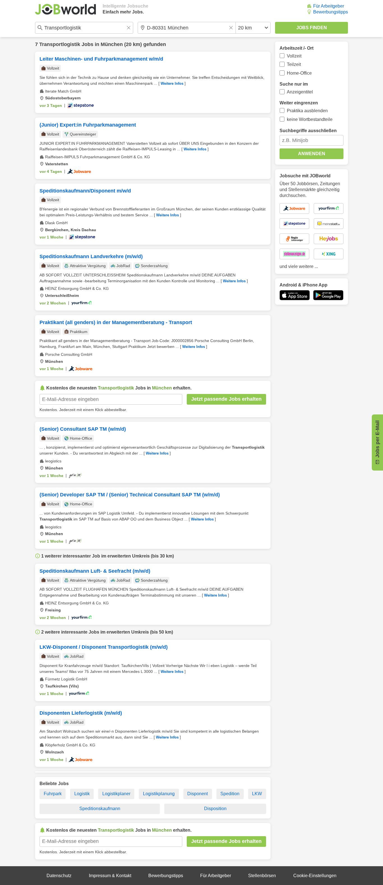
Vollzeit (294, 56)
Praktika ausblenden (307, 110)
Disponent (197, 793)
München (112, 44)
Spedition (229, 793)
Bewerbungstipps (330, 12)
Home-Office (299, 73)
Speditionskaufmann (99, 808)
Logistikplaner (116, 793)
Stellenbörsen (262, 875)
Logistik (82, 793)
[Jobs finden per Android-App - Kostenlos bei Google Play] (328, 295)
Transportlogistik (59, 44)
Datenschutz (59, 875)
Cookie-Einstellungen (314, 875)
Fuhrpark (53, 793)
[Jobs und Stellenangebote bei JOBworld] (65, 9)
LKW (257, 793)
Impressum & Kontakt (110, 875)
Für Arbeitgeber (328, 6)
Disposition (215, 808)
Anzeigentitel (300, 92)
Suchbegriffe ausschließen (308, 130)
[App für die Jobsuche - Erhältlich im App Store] (295, 295)
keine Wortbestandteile (310, 119)
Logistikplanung (159, 793)
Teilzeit (294, 64)
